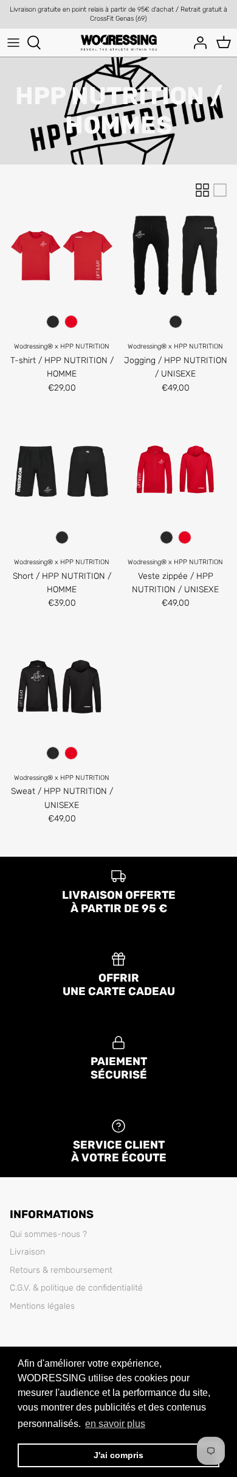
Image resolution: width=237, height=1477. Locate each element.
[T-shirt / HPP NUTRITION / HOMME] (62, 256)
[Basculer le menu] (13, 42)
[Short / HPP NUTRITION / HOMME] (62, 471)
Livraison (27, 1252)
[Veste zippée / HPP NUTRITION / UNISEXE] (175, 471)
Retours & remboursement (61, 1270)
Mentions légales (42, 1306)
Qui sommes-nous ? (48, 1234)
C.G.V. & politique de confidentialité (76, 1288)
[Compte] (197, 42)
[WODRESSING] (119, 43)
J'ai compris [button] (118, 1455)
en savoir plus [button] (115, 1424)
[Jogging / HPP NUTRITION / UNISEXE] (175, 256)
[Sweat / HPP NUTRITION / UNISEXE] (62, 687)
